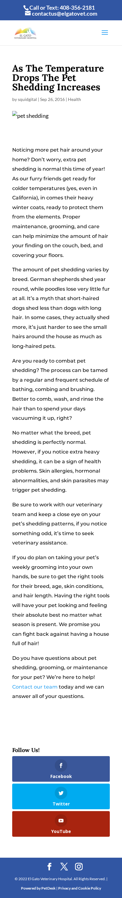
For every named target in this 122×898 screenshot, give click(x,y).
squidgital (27, 99)
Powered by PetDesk (38, 888)
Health (74, 99)
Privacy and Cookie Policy (79, 888)
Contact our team (35, 687)
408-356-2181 (77, 7)
